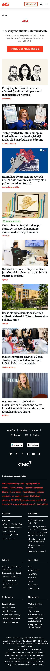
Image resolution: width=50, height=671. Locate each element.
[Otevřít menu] (46, 4)
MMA (30, 567)
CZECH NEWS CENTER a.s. (34, 638)
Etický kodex (11, 664)
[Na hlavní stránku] (5, 4)
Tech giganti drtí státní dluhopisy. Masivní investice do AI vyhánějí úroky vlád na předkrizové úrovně (22, 136)
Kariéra (36, 435)
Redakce (23, 430)
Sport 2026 (33, 560)
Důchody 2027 (33, 611)
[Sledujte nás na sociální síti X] (16, 454)
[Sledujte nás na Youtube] (33, 454)
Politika (5, 560)
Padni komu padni (9, 580)
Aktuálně (6, 513)
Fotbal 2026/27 (33, 570)
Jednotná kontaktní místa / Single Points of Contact (24, 661)
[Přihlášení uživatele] (41, 4)
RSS (26, 435)
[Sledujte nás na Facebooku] (22, 454)
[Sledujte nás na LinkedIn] (11, 454)
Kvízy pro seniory (8, 531)
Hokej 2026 (32, 574)
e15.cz (4, 16)
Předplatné (15, 435)
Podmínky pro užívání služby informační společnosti (24, 652)
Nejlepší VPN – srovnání (11, 618)
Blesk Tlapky (25, 484)
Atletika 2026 (33, 585)
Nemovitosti (15, 492)
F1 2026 (31, 581)
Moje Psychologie (10, 484)
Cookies (40, 655)
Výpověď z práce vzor (10, 584)
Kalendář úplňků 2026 (10, 535)
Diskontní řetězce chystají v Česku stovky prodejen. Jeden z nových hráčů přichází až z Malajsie (22, 360)
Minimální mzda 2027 (36, 615)
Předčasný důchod (35, 604)
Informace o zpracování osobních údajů (20, 655)
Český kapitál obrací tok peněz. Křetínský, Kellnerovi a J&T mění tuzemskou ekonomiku (21, 91)
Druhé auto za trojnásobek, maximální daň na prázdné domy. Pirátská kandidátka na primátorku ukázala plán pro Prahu (23, 406)
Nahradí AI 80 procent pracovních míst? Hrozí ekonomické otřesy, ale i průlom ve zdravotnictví (24, 180)
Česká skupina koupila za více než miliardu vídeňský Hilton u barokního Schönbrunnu (25, 316)
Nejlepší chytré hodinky (11, 615)
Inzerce (35, 430)
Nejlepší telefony (8, 607)
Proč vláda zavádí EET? (10, 576)
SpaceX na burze (8, 604)
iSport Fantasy (16, 488)
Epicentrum (6, 520)
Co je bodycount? (8, 538)
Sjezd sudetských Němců (11, 573)
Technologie (7, 597)
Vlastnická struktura (33, 658)
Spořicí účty (32, 607)
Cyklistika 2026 (33, 588)
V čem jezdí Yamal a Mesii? (12, 527)
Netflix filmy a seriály (10, 622)
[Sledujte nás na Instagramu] (28, 454)
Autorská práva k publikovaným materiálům (24, 649)
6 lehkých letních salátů (37, 551)
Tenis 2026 (32, 577)
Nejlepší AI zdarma (9, 611)
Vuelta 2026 (42, 504)
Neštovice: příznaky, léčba (12, 524)
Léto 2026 (32, 513)
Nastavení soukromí (15, 658)
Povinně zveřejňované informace (30, 664)
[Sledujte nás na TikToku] (39, 454)
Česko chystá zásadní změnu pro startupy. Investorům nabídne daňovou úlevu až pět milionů (21, 229)
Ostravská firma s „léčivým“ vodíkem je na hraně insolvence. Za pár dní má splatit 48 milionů (24, 272)
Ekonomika (33, 597)
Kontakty (11, 430)
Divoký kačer (7, 587)
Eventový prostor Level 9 (30, 500)
